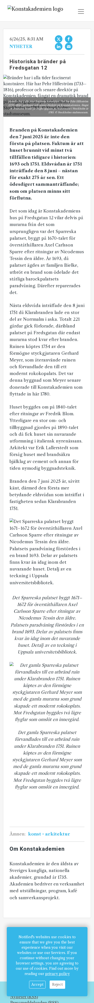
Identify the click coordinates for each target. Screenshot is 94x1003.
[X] (58, 39)
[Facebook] (68, 39)
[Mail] (68, 46)
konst (35, 834)
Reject (57, 984)
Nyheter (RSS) (24, 996)
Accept (37, 984)
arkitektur (57, 834)
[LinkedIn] (58, 46)
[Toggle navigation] (81, 11)
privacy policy (57, 974)
